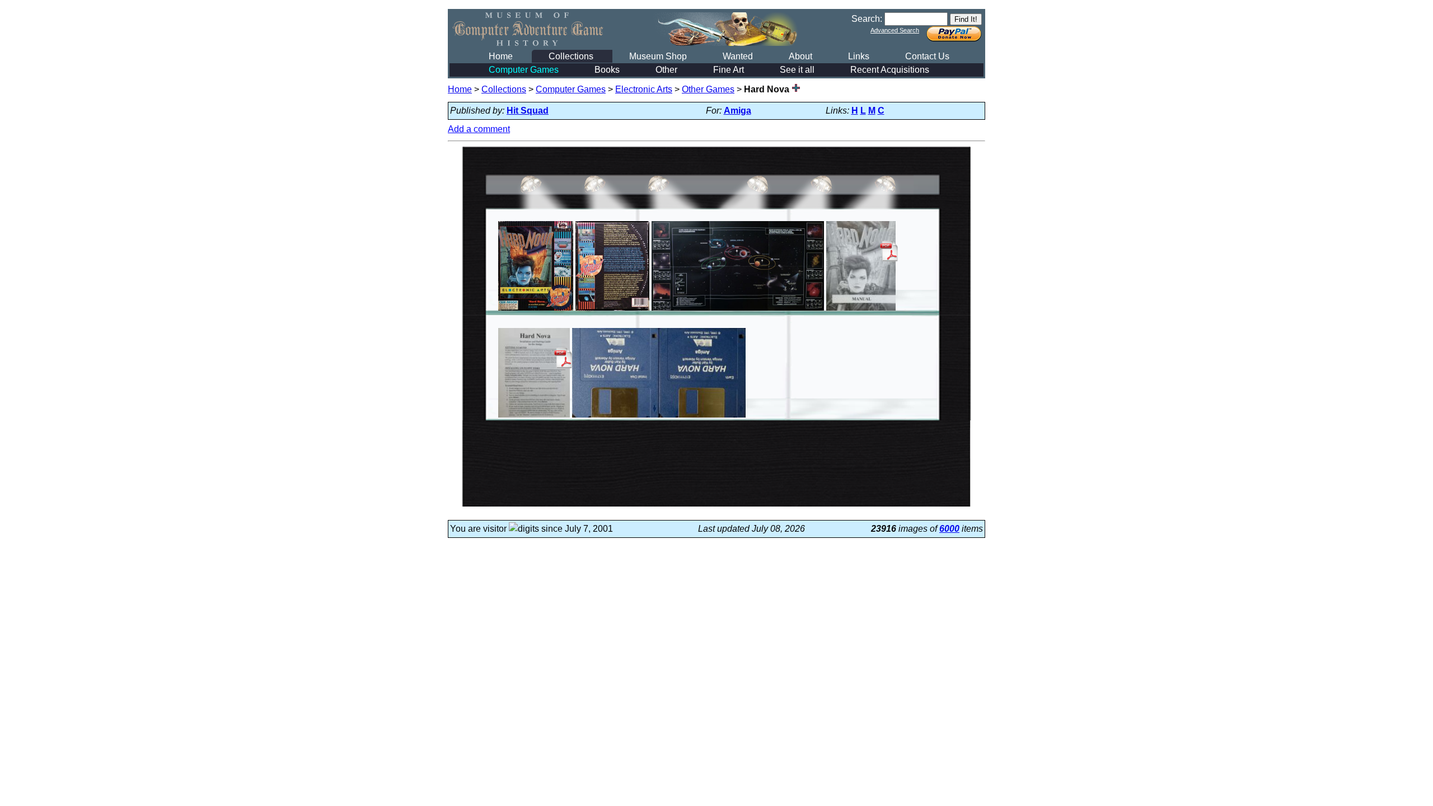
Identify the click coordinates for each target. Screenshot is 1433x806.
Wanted (738, 56)
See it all (797, 69)
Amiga (737, 110)
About (800, 56)
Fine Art (728, 69)
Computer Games (524, 69)
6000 (949, 528)
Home (501, 56)
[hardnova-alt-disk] (659, 417)
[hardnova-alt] (535, 310)
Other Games (708, 89)
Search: (866, 19)
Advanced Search (894, 30)
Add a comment (479, 129)
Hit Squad (528, 110)
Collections (571, 56)
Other (666, 69)
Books (607, 69)
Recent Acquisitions (889, 69)
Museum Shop (658, 56)
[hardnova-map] (738, 310)
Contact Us (927, 56)
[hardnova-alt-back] (612, 310)
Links (858, 56)
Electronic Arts (643, 89)
